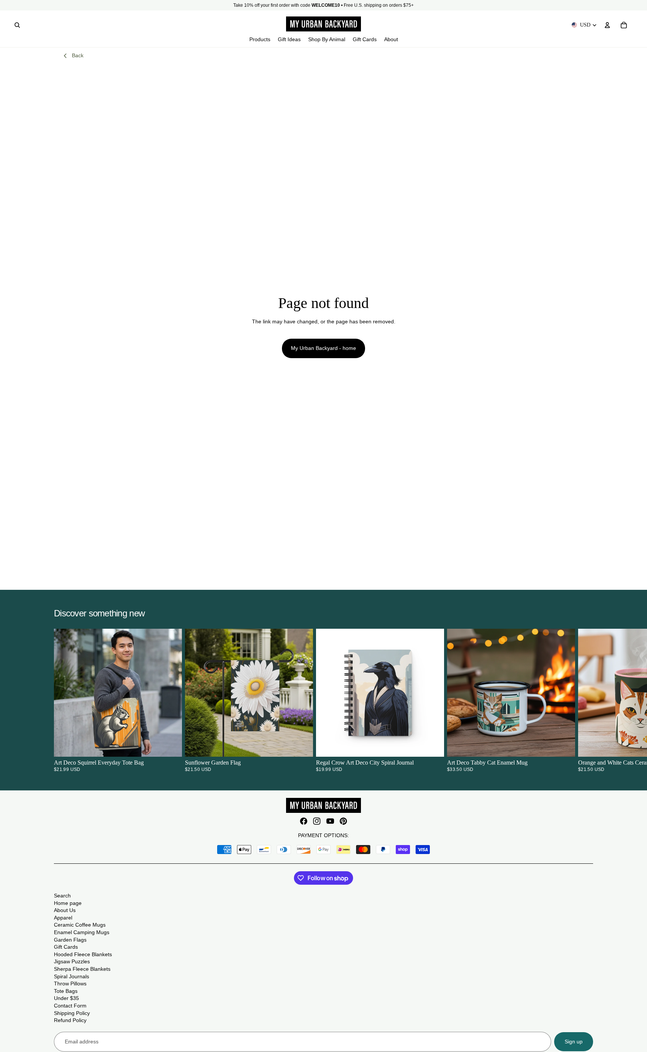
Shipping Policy (72, 1013)
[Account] (607, 25)
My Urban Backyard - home (323, 348)
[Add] (301, 745)
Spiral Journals (71, 976)
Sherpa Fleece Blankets (82, 969)
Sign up (574, 1042)
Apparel (63, 918)
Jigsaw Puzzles (72, 961)
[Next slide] (584, 700)
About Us (65, 910)
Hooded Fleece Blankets (83, 954)
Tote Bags (66, 991)
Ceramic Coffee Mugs (80, 925)
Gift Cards (66, 947)
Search (62, 896)
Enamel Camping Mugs (81, 932)
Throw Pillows (70, 984)
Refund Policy (70, 1020)
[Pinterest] (343, 821)
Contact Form (70, 1006)
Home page (68, 903)
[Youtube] (330, 821)
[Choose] (170, 745)
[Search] (17, 25)
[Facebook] (303, 821)
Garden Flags (70, 940)
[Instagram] (316, 821)
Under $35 (66, 998)
